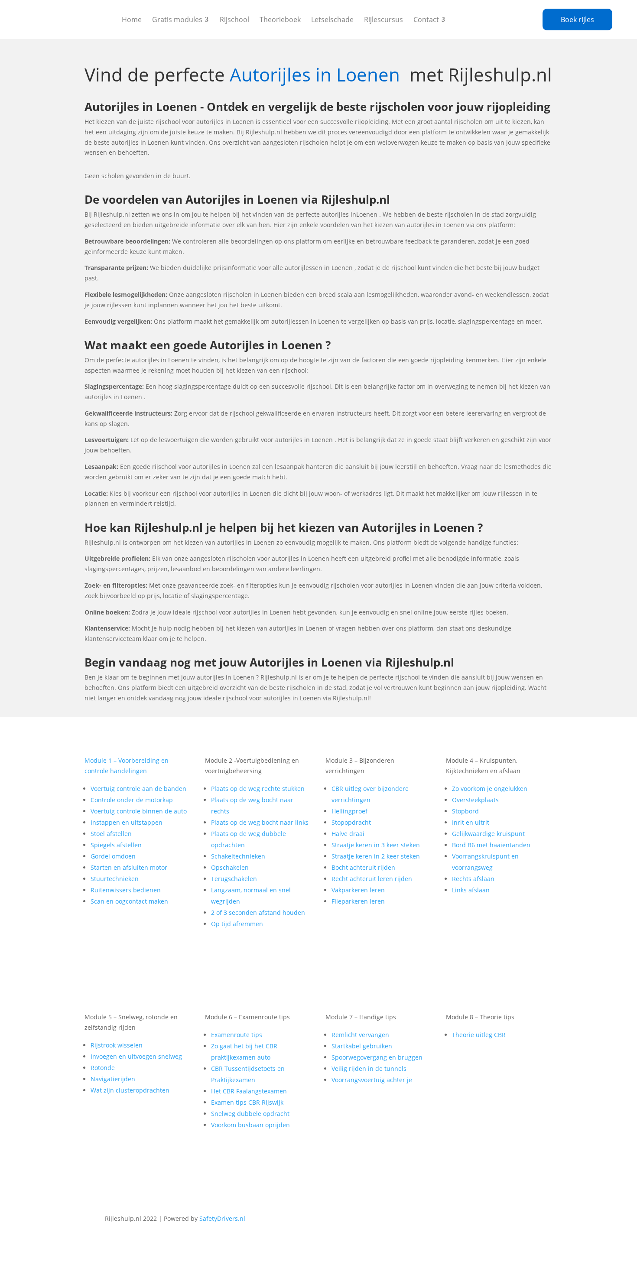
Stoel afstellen (111, 833)
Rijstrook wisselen (117, 1045)
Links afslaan (471, 890)
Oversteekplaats (475, 800)
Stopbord (465, 811)
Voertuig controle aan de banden (138, 788)
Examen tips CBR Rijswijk (247, 1102)
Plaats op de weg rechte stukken (258, 788)
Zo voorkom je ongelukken (489, 788)
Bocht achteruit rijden (363, 867)
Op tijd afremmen (237, 924)
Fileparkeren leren (358, 901)
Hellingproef (349, 811)
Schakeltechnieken (238, 856)
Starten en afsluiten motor (129, 867)
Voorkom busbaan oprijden (250, 1125)
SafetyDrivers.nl (222, 1218)
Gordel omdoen (113, 856)
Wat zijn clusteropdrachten (130, 1090)
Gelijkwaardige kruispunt (488, 833)
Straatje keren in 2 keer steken (376, 856)
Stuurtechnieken (115, 879)
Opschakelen (230, 867)
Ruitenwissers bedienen (126, 890)
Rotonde (103, 1068)
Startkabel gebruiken (362, 1046)
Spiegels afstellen (116, 845)
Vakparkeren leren (358, 890)
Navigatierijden (113, 1079)
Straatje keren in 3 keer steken (376, 845)
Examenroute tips (236, 1035)
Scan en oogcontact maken (129, 901)
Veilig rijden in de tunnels (369, 1068)
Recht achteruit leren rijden (372, 879)
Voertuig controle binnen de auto (139, 811)
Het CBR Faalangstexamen (249, 1091)
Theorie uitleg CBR (479, 1035)
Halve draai (348, 833)
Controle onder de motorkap (132, 800)
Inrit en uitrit (470, 822)
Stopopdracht (351, 822)
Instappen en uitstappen (126, 822)
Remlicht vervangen (360, 1035)
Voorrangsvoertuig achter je (372, 1080)
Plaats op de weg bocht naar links (260, 822)
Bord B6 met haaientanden (491, 845)
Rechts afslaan (473, 879)
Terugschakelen (234, 879)
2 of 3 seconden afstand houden (258, 912)
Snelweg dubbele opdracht (250, 1113)
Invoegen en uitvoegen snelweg (136, 1056)
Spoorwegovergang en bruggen (377, 1057)
